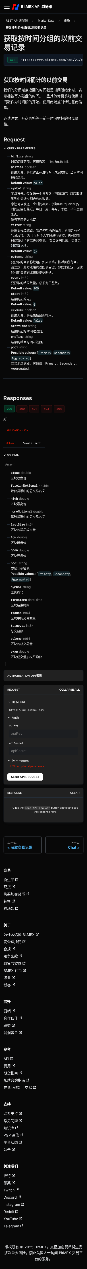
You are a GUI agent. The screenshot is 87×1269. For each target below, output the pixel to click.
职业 (7, 978)
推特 (7, 1175)
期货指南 (11, 1073)
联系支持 (11, 1113)
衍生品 (9, 879)
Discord (10, 1197)
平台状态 (11, 1142)
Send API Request (25, 777)
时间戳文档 (19, 246)
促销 (7, 1011)
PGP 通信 (11, 1135)
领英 (7, 1183)
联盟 (7, 1025)
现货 (7, 887)
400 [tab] (22, 408)
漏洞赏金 (11, 1032)
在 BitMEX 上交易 (18, 1087)
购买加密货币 (14, 894)
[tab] (10, 444)
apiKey (14, 725)
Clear (75, 793)
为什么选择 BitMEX (19, 934)
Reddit (9, 1211)
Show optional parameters (28, 766)
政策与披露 (12, 963)
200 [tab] (9, 408)
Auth (15, 717)
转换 (7, 901)
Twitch (9, 1190)
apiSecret (16, 743)
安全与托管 (12, 942)
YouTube (11, 1219)
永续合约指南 (14, 1080)
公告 (7, 1149)
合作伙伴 (11, 1018)
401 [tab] (34, 408)
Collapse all (69, 689)
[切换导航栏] (7, 6)
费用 (7, 1066)
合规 (7, 949)
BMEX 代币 (13, 970)
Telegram (11, 1226)
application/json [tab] (17, 430)
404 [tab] (59, 408)
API (6, 1058)
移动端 (9, 908)
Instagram (12, 1204)
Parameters (20, 761)
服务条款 (11, 956)
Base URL (19, 702)
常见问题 (11, 1121)
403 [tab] (46, 408)
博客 (7, 985)
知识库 (9, 1128)
